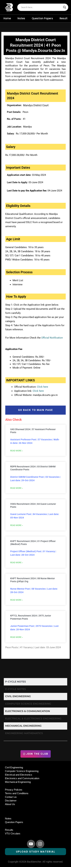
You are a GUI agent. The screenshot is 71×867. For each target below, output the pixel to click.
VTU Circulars (12, 833)
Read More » (16, 451)
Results (9, 830)
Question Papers (42, 18)
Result (64, 18)
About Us (10, 804)
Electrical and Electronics (18, 774)
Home (7, 18)
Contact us (11, 797)
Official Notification (52, 337)
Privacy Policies (13, 789)
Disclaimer (11, 800)
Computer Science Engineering (21, 771)
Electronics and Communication (22, 778)
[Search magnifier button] (64, 7)
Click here (42, 386)
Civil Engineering (14, 767)
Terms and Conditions (16, 793)
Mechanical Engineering (18, 782)
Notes (21, 18)
